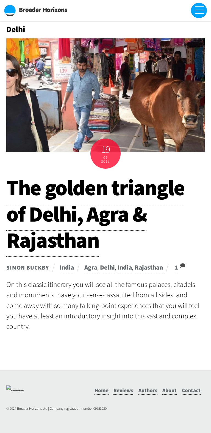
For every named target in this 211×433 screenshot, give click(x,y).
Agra (90, 267)
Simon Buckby (27, 268)
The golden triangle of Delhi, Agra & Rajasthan (95, 214)
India (67, 267)
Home (102, 390)
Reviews (123, 390)
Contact (191, 390)
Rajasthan (149, 267)
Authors (147, 390)
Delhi (107, 267)
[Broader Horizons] (15, 390)
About (169, 390)
